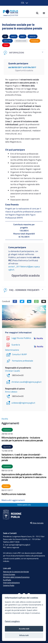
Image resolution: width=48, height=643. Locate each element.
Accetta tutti (24, 629)
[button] (24, 3)
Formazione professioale (22, 360)
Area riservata (37, 523)
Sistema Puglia (8, 585)
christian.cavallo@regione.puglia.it (26, 381)
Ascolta (39, 338)
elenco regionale (13, 547)
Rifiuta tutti (24, 635)
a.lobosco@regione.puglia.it (23, 402)
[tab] (24, 52)
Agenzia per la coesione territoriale (16, 571)
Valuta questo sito (24, 504)
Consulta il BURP (19, 354)
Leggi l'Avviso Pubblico (21, 338)
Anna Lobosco (11, 391)
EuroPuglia (7, 580)
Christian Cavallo (12, 370)
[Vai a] (10, 13)
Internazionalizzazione (11, 582)
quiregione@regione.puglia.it (19, 544)
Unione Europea (9, 574)
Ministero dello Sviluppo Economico (16, 577)
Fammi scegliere (12, 621)
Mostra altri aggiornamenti (13, 500)
